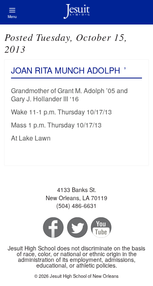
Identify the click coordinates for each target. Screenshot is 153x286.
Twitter (76, 228)
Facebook (52, 228)
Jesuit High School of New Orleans (76, 12)
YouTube (100, 228)
